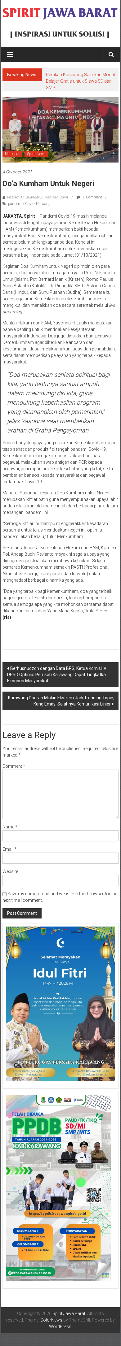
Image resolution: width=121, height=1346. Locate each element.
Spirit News (36, 154)
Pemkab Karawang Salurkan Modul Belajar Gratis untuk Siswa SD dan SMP (80, 81)
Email (9, 849)
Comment (13, 766)
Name (9, 826)
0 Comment (92, 197)
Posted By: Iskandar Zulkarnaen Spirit (37, 197)
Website (10, 871)
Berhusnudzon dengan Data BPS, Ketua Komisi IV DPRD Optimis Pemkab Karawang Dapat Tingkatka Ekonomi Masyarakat (56, 674)
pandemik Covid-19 (24, 204)
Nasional (12, 154)
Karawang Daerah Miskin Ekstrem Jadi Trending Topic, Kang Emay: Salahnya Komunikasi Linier (61, 700)
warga (47, 204)
